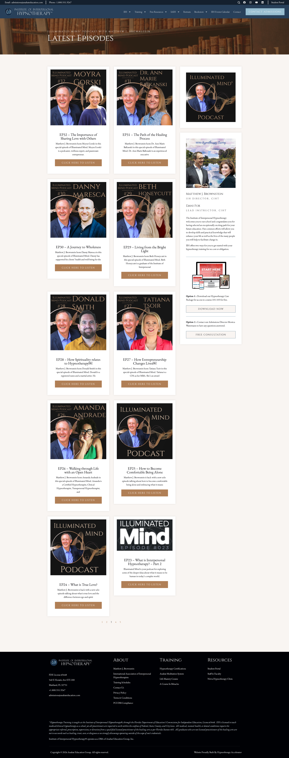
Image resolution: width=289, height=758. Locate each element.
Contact (237, 11)
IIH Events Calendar (220, 11)
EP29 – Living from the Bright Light (144, 249)
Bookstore (199, 11)
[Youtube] (256, 2)
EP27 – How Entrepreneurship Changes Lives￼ (144, 361)
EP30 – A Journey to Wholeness (78, 247)
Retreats (187, 11)
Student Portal (277, 2)
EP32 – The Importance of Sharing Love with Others (78, 136)
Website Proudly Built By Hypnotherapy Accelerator (218, 752)
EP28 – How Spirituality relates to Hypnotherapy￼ (78, 361)
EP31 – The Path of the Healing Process (145, 136)
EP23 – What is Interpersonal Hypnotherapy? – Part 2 (144, 562)
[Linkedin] (262, 2)
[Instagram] (250, 2)
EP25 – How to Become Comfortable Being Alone (145, 470)
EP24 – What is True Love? (78, 584)
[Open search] (239, 3)
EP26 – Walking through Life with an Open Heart (78, 470)
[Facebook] (244, 2)
